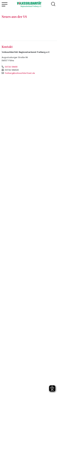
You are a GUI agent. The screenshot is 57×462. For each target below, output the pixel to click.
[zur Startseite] (29, 4)
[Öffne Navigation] (4, 4)
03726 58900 (11, 67)
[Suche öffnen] (53, 4)
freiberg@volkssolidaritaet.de (20, 73)
